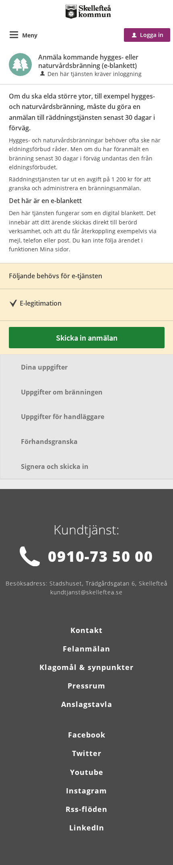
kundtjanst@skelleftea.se (86, 592)
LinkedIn (86, 827)
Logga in (147, 35)
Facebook (86, 735)
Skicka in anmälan (86, 338)
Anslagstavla (86, 704)
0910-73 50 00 (100, 556)
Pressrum (86, 685)
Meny (29, 35)
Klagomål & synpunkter (86, 667)
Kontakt (86, 630)
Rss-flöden (86, 809)
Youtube (86, 772)
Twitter (86, 753)
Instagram (86, 790)
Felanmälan (86, 648)
